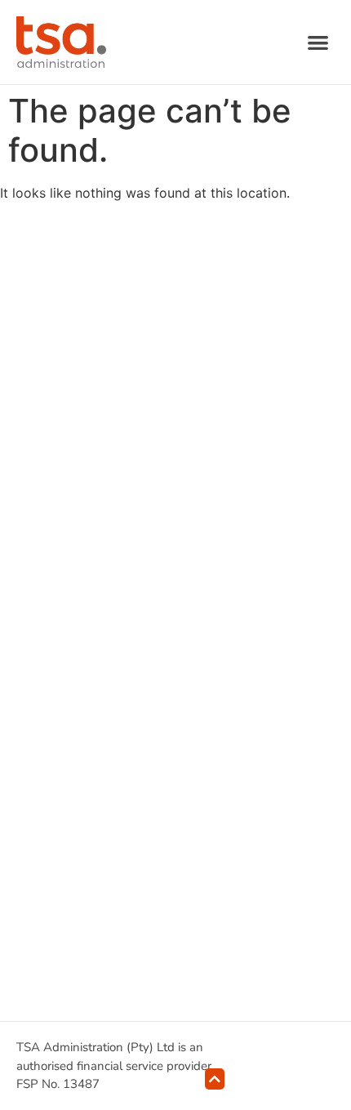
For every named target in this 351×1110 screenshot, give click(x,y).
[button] (318, 42)
